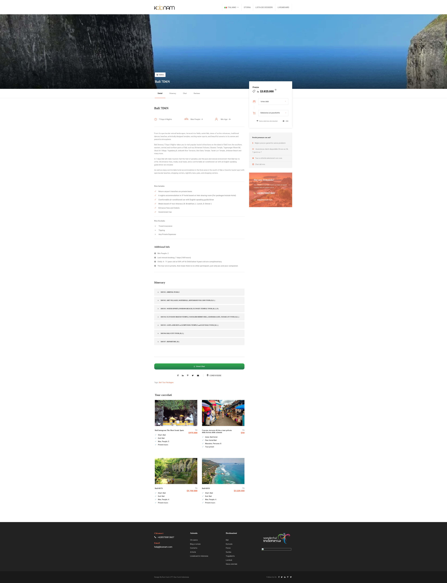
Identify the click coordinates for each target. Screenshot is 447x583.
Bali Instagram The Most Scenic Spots (169, 430)
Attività (193, 552)
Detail (160, 93)
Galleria (161, 75)
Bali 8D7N (159, 488)
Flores (228, 548)
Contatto (193, 548)
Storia (247, 7)
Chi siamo (194, 540)
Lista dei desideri (264, 7)
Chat (185, 93)
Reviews (197, 93)
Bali (227, 540)
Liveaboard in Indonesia (199, 556)
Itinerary (172, 93)
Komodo (229, 544)
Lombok (229, 560)
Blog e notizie (195, 544)
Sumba (228, 552)
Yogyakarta (230, 556)
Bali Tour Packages (166, 382)
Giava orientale (231, 564)
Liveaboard (283, 7)
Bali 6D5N (206, 488)
